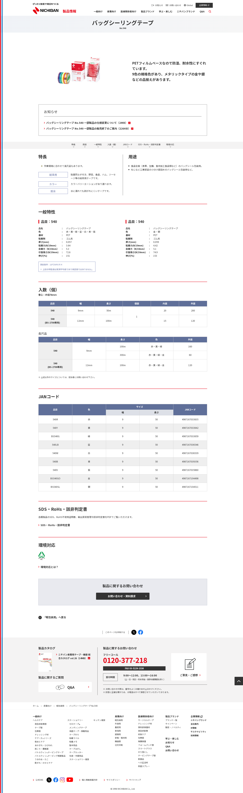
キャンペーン (171, 723)
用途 (85, 144)
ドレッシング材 (145, 723)
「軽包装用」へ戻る (54, 617)
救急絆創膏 (143, 730)
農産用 (118, 727)
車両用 (118, 730)
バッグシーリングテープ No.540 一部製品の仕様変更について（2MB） (87, 122)
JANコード (127, 144)
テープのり (74, 734)
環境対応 (170, 144)
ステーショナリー (75, 720)
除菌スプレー (144, 766)
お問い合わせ (175, 5)
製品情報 (69, 11)
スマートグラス (145, 748)
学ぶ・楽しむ (172, 738)
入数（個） (112, 144)
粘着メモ (73, 741)
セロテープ (74, 724)
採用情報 (195, 735)
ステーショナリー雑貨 (79, 759)
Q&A (167, 746)
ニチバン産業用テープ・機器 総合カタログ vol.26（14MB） (74, 656)
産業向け (47, 705)
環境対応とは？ (49, 567)
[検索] (210, 12)
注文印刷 (119, 745)
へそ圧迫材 (143, 762)
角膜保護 (142, 741)
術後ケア (142, 734)
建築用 (118, 734)
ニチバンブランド (199, 720)
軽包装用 (60, 705)
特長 (73, 144)
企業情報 (203, 5)
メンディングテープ (78, 727)
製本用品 (73, 745)
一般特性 (98, 144)
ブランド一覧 (171, 720)
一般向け (37, 716)
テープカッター (76, 752)
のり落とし (143, 752)
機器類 (118, 741)
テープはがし (75, 748)
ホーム (36, 705)
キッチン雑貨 (99, 720)
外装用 (118, 723)
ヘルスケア (38, 720)
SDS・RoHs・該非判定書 (149, 144)
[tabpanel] (80, 69)
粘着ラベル (74, 738)
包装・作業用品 (76, 755)
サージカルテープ (146, 720)
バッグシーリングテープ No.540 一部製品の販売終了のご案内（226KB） (88, 128)
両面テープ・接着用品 (79, 731)
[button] (98, 12)
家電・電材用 (121, 737)
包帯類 (141, 737)
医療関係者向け (146, 716)
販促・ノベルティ (173, 727)
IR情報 (193, 727)
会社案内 (195, 723)
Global (190, 5)
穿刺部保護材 (144, 727)
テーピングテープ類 (147, 755)
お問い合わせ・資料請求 (122, 596)
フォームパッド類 (146, 745)
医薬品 (141, 759)
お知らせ (159, 5)
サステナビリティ (198, 731)
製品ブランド (172, 716)
